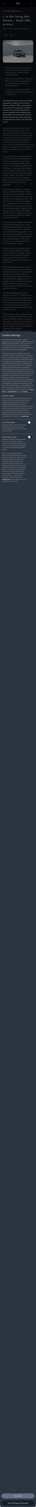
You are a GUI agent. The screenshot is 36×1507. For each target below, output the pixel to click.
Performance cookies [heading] (9, 437)
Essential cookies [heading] (8, 396)
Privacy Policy (12, 391)
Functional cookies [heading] (8, 422)
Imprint (25, 391)
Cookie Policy (25, 416)
